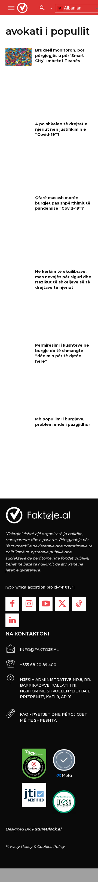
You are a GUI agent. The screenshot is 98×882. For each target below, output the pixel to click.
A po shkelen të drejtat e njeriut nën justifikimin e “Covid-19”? (61, 129)
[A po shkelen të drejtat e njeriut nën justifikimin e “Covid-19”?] (18, 131)
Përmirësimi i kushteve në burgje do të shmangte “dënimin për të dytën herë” (62, 353)
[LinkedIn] (12, 620)
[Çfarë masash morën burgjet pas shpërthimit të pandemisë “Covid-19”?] (18, 204)
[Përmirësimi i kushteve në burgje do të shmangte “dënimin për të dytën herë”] (18, 352)
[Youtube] (46, 604)
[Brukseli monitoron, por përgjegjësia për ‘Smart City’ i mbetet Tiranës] (18, 57)
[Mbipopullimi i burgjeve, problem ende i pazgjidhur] (18, 426)
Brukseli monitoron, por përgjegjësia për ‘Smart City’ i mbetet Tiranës (59, 55)
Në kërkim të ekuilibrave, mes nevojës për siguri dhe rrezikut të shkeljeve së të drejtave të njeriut (63, 279)
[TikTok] (79, 604)
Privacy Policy (18, 846)
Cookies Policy (51, 846)
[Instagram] (29, 604)
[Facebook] (12, 604)
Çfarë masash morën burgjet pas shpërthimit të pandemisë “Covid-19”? (62, 203)
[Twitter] (62, 604)
